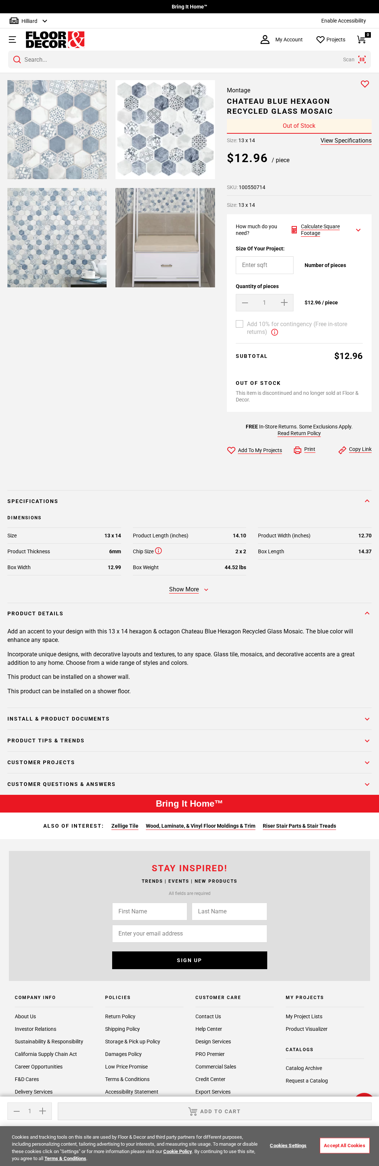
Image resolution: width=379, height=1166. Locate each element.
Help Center (208, 1029)
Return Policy (120, 1016)
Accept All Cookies (344, 1145)
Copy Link (360, 449)
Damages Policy (123, 1054)
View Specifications (346, 140)
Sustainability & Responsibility (49, 1041)
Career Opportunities (39, 1067)
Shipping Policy (122, 1029)
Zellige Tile (124, 826)
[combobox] (189, 59)
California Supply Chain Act (46, 1054)
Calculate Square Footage (320, 229)
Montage (238, 90)
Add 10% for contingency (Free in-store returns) (297, 328)
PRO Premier (210, 1054)
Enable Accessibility (343, 21)
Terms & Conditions (127, 1079)
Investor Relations (35, 1029)
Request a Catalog (307, 1081)
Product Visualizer (307, 1029)
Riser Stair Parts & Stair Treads (299, 826)
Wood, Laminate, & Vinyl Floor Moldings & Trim (200, 826)
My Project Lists (304, 1016)
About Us (25, 1016)
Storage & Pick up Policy (132, 1041)
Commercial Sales (215, 1067)
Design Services (213, 1041)
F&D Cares (27, 1079)
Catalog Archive (304, 1068)
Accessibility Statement (131, 1092)
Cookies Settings (288, 1145)
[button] (11, 39)
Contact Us (208, 1016)
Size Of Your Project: (260, 249)
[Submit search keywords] (17, 59)
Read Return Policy (299, 433)
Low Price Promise (126, 1067)
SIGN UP (189, 960)
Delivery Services (34, 1092)
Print (309, 449)
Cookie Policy (177, 1151)
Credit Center (210, 1079)
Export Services (213, 1092)
